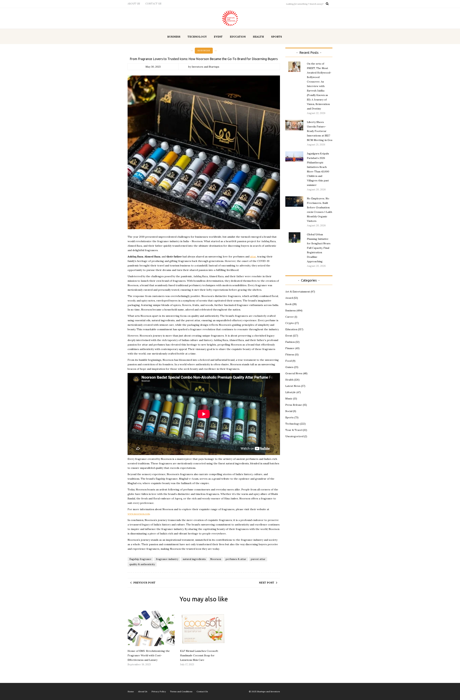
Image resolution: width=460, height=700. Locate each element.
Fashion (290, 342)
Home (131, 691)
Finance (290, 348)
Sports (276, 36)
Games (289, 367)
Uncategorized (294, 436)
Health (258, 36)
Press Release (293, 404)
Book (288, 304)
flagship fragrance (140, 559)
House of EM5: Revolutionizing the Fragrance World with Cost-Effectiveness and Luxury (149, 655)
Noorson (215, 559)
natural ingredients (194, 559)
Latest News (292, 386)
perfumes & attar (236, 559)
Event (218, 36)
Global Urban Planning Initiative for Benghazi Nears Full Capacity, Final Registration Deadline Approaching (318, 248)
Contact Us (153, 3)
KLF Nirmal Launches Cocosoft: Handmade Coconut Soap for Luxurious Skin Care (199, 655)
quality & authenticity (142, 564)
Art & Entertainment (297, 291)
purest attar (258, 559)
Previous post (144, 582)
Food (288, 360)
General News (293, 373)
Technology (197, 36)
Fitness (289, 354)
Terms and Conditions (181, 691)
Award (289, 297)
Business (173, 36)
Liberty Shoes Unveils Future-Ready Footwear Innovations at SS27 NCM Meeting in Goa (319, 131)
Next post (266, 582)
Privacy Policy (158, 691)
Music (288, 398)
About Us (134, 3)
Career (289, 316)
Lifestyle (290, 392)
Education (238, 36)
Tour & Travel (293, 430)
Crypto (289, 323)
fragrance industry (167, 559)
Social (288, 411)
